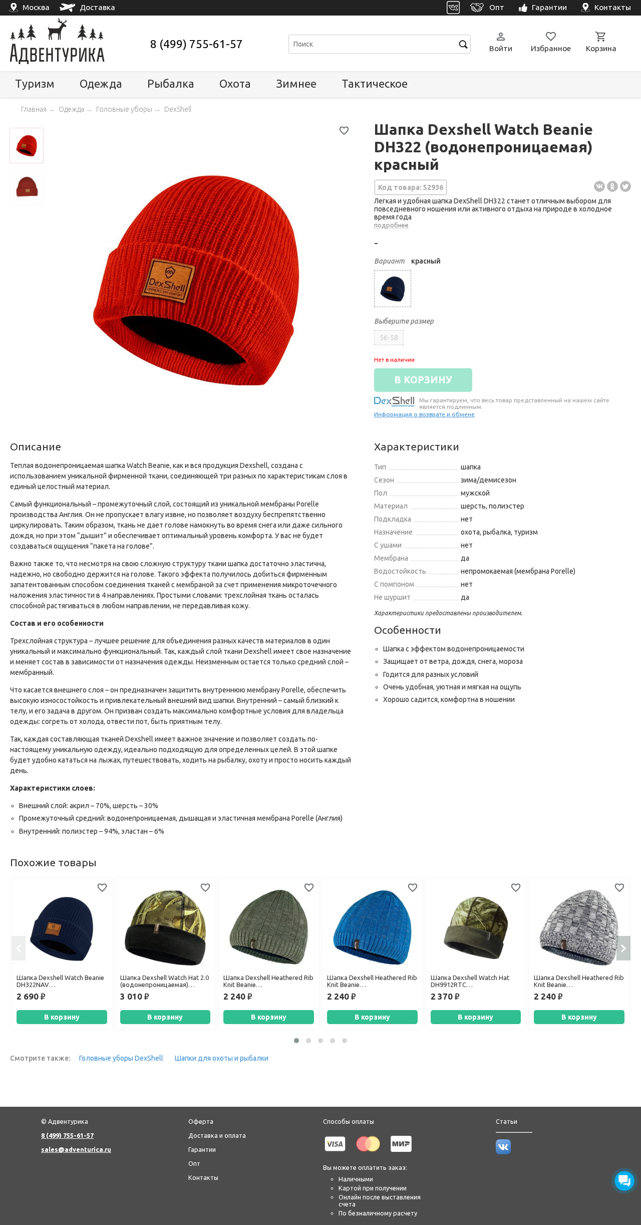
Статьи (506, 1121)
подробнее (391, 224)
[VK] (453, 8)
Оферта (200, 1121)
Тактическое (375, 83)
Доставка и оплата (217, 1135)
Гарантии (202, 1149)
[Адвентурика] (79, 44)
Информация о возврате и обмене (424, 414)
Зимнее (296, 83)
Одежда (101, 83)
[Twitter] (625, 186)
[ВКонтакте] (599, 186)
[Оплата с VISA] (335, 1153)
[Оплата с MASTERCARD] (368, 1153)
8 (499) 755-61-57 (196, 44)
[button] (296, 1041)
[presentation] (19, 948)
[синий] (392, 288)
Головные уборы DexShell (121, 1058)
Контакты (203, 1177)
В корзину (62, 1017)
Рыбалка (170, 83)
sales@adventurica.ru (76, 1149)
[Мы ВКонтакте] (503, 1151)
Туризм (35, 83)
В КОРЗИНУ (423, 379)
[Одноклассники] (612, 186)
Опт (194, 1163)
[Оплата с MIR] (401, 1153)
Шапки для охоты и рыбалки (221, 1058)
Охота (235, 83)
